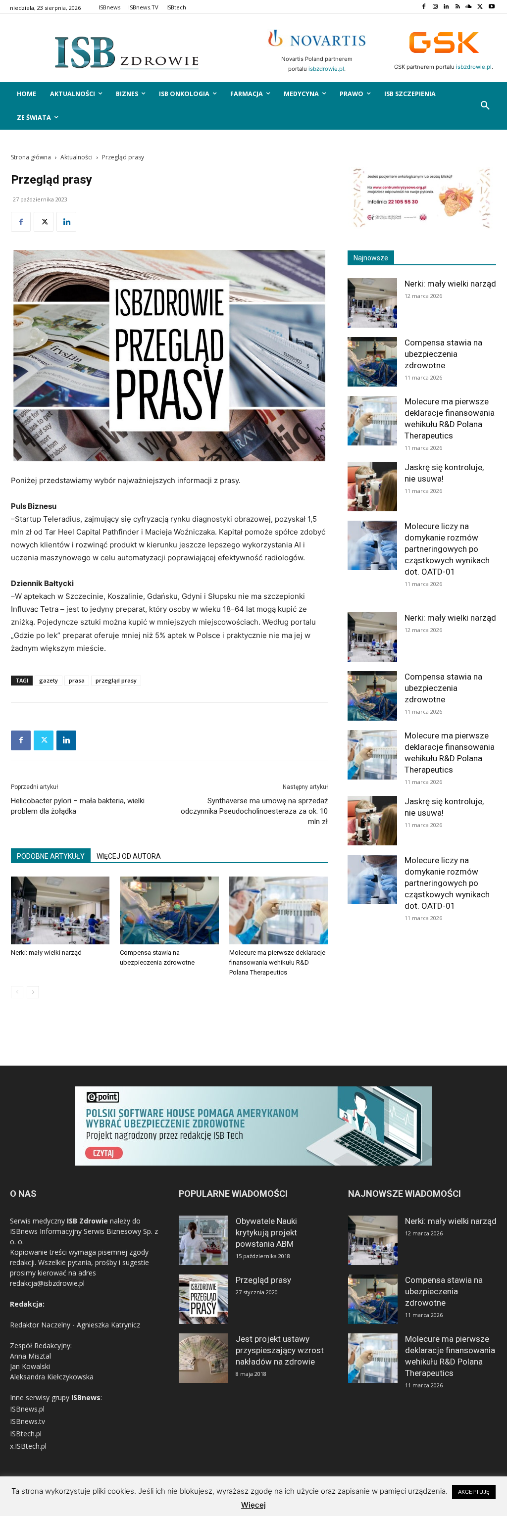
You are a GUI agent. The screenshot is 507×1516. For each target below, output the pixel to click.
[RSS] (457, 7)
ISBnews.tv (27, 1421)
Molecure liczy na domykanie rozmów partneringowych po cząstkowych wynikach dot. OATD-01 (447, 549)
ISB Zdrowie (87, 1220)
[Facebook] (423, 7)
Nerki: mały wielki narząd (46, 952)
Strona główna (31, 157)
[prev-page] (17, 992)
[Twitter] (480, 7)
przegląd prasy (116, 680)
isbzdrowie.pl (326, 68)
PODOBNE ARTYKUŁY (51, 856)
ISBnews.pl (27, 1409)
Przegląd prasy (263, 1280)
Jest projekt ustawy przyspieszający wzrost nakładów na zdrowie (280, 1350)
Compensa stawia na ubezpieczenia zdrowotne (443, 354)
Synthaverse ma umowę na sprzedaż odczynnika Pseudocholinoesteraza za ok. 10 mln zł (254, 811)
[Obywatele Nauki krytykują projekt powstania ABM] (203, 1240)
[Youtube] (491, 7)
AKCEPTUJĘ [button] (474, 1491)
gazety (48, 680)
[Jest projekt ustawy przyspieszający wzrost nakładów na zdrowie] (203, 1358)
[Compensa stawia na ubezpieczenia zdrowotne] (169, 910)
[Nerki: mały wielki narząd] (60, 910)
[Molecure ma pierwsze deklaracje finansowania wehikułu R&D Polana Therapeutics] (278, 910)
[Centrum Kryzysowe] (422, 226)
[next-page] (33, 992)
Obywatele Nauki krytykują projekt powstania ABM (266, 1232)
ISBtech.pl (26, 1433)
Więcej (253, 1505)
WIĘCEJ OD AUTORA (129, 856)
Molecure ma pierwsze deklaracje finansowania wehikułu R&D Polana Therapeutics (277, 962)
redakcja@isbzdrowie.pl (47, 1283)
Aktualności (76, 157)
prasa (77, 680)
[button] (485, 106)
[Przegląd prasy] (203, 1299)
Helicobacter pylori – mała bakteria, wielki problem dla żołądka (78, 806)
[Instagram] (435, 7)
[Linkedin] (446, 7)
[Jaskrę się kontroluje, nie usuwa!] (372, 486)
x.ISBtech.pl (28, 1446)
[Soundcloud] (469, 7)
